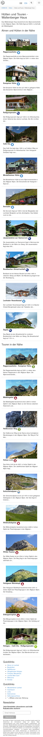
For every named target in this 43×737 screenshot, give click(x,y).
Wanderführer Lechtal (14, 688)
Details (21, 48)
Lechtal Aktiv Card (13, 675)
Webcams (10, 678)
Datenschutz (11, 694)
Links (9, 692)
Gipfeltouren (11, 669)
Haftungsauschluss (13, 696)
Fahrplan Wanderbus (14, 673)
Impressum (11, 690)
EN (25, 3)
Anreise (9, 680)
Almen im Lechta (12, 665)
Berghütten (11, 667)
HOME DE (4, 8)
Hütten (10, 8)
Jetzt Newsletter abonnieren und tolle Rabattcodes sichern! (17, 707)
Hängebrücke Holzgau (14, 671)
